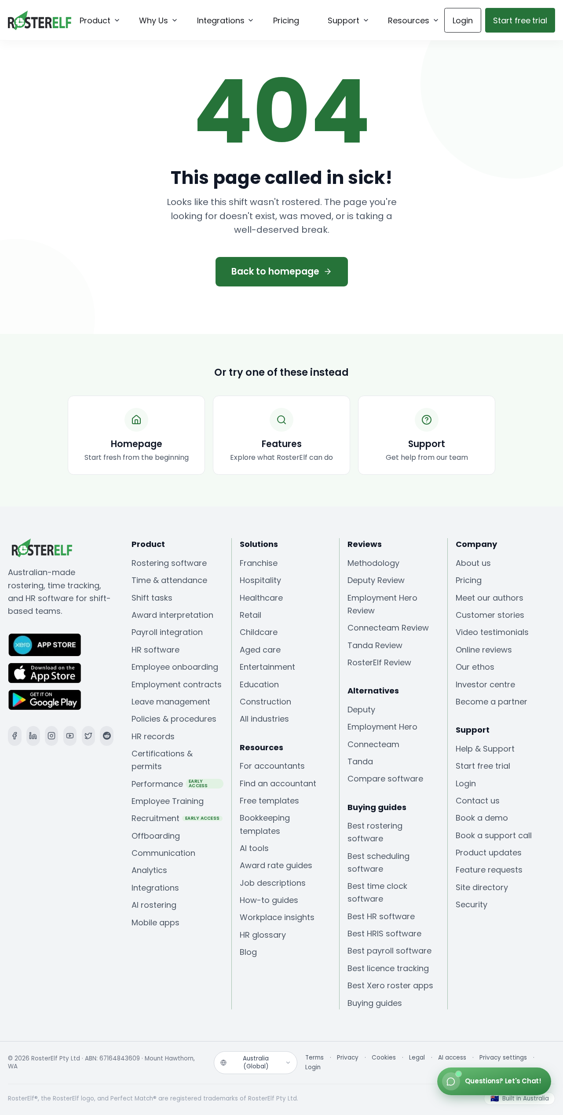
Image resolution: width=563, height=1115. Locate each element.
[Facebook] (15, 736)
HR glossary (263, 934)
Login (463, 20)
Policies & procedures (174, 718)
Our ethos (475, 666)
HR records (153, 736)
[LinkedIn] (33, 736)
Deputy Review (376, 580)
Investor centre (485, 684)
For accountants (272, 765)
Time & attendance (169, 580)
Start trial (520, 20)
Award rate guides (276, 865)
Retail (250, 614)
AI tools (254, 848)
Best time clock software (377, 892)
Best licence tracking (388, 968)
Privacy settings (503, 1058)
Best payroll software (389, 950)
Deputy (361, 709)
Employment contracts (177, 684)
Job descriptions (273, 882)
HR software (155, 649)
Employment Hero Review (382, 604)
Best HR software (381, 916)
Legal (417, 1058)
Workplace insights (277, 917)
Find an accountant (278, 783)
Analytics (149, 870)
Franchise (259, 563)
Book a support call (494, 835)
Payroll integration (167, 632)
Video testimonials (492, 632)
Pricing (469, 580)
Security (471, 904)
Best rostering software (374, 832)
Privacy (347, 1058)
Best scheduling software (378, 862)
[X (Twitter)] (88, 736)
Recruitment (176, 818)
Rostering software (169, 563)
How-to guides (269, 900)
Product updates (489, 852)
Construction (265, 701)
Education (259, 684)
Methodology (373, 563)
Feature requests (489, 869)
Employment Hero (382, 726)
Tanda (360, 761)
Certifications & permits (162, 760)
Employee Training (168, 801)
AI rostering (154, 904)
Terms (314, 1058)
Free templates (269, 800)
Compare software (385, 778)
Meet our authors (489, 597)
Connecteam (373, 744)
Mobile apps (155, 922)
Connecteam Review (388, 627)
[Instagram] (51, 736)
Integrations (155, 887)
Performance (170, 783)
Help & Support (485, 748)
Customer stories (490, 614)
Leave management (171, 701)
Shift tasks (152, 597)
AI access (452, 1058)
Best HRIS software (384, 933)
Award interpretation (172, 614)
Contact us (478, 800)
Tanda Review (374, 645)
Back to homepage (275, 271)
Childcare (259, 632)
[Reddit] (106, 736)
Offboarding (156, 835)
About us (473, 563)
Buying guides (374, 1003)
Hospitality (260, 580)
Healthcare (261, 597)
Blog (248, 951)
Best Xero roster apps (390, 985)
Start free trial (483, 765)
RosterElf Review (379, 662)
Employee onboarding (175, 666)
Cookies (384, 1058)
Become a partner (491, 701)
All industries (264, 718)
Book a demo (482, 817)
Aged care (260, 649)
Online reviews (484, 649)
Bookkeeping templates (265, 824)
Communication (163, 852)
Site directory (482, 887)
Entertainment (267, 666)
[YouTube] (70, 736)
